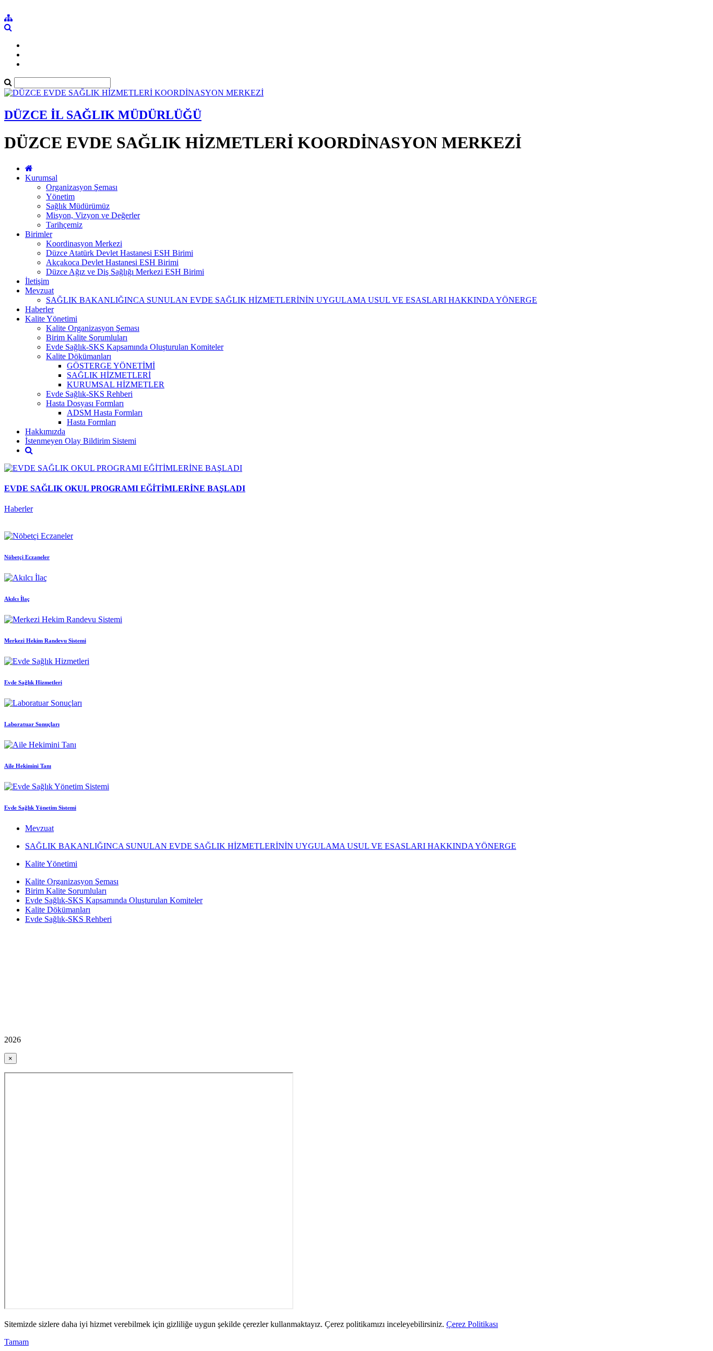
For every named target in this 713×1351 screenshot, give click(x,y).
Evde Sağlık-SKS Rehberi (89, 393)
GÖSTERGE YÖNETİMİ (111, 365)
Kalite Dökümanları (78, 356)
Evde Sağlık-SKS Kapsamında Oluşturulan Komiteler (134, 346)
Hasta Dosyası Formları (85, 403)
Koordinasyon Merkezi (84, 243)
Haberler (39, 309)
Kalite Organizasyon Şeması (92, 328)
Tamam (16, 1341)
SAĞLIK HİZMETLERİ (109, 375)
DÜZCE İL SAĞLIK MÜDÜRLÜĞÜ (102, 115)
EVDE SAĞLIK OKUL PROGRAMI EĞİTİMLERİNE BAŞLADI (124, 488)
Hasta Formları (91, 422)
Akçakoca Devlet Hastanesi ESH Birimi (112, 262)
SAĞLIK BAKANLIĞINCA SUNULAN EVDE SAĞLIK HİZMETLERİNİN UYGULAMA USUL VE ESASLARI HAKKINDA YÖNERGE (291, 299)
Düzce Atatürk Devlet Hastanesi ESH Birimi (119, 252)
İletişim (37, 281)
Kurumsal (41, 177)
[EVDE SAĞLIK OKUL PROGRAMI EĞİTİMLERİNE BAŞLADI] (123, 468)
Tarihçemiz (64, 224)
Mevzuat (39, 290)
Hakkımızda (45, 431)
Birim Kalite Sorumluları (86, 337)
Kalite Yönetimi (51, 318)
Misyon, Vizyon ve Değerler (93, 215)
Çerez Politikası (472, 1324)
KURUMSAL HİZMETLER (115, 384)
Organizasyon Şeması (81, 187)
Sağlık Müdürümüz (78, 206)
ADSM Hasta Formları (104, 412)
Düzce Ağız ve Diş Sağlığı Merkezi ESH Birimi (125, 271)
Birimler (38, 234)
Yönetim (60, 196)
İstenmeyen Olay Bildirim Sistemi (80, 440)
